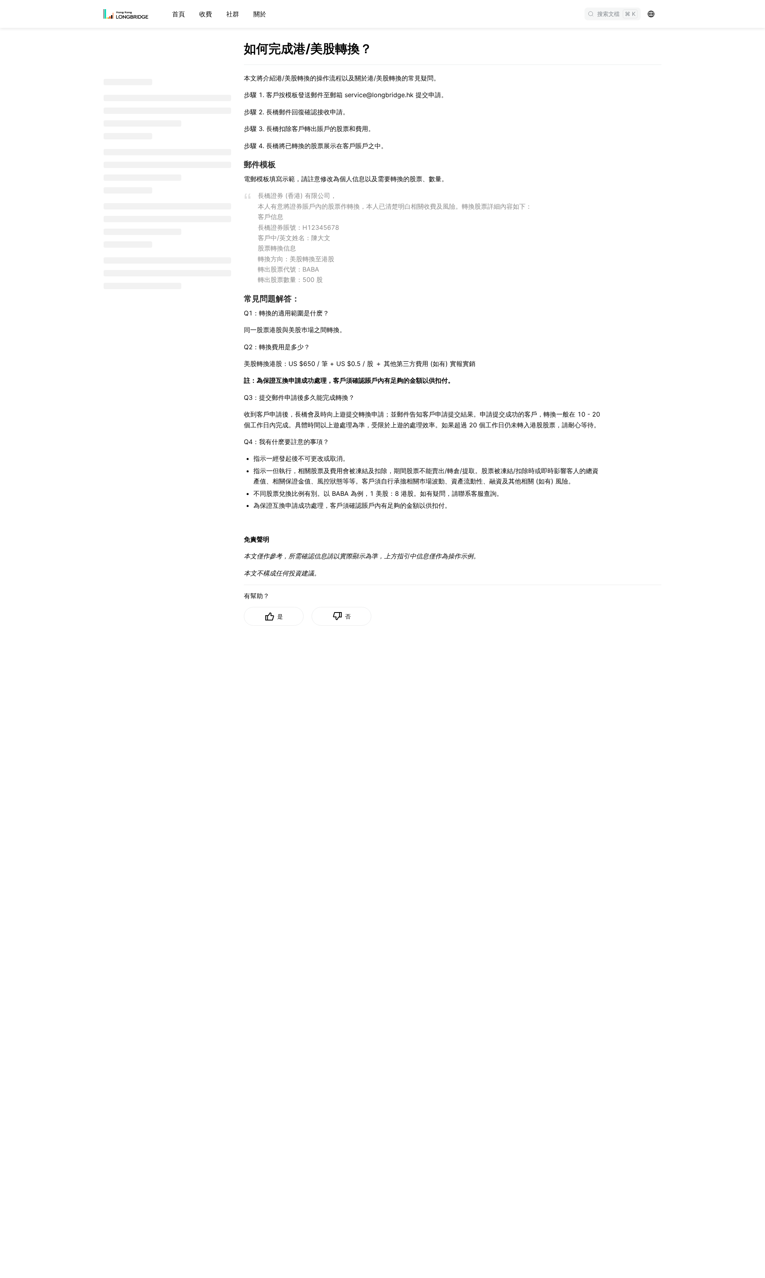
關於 (259, 14)
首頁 (178, 14)
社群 (232, 14)
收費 (205, 14)
